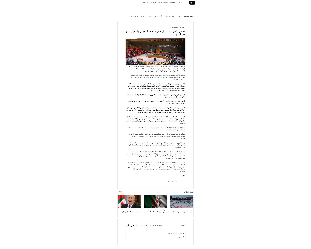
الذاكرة (149, 16)
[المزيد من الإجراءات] (126, 27)
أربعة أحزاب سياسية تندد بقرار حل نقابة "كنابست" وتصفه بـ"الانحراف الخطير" (182, 211)
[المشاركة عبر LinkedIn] (177, 181)
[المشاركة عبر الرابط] (173, 181)
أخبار (178, 16)
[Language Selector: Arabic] (192, 3)
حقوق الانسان (169, 16)
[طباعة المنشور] (169, 181)
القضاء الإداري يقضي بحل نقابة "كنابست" (156, 211)
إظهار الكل (119, 192)
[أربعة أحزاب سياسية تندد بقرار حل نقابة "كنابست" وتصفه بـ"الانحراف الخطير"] (181, 201)
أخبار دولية (158, 16)
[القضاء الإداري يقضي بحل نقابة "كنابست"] (155, 201)
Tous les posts (189, 16)
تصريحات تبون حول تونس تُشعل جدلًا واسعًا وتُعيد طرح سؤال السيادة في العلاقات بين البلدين (130, 211)
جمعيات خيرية (133, 16)
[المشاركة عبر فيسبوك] (184, 181)
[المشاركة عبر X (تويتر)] (180, 181)
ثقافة (142, 16)
